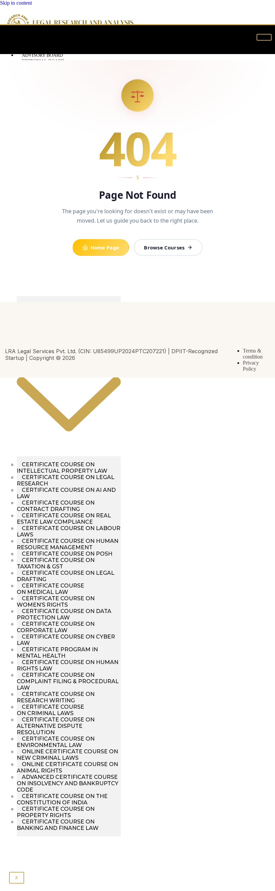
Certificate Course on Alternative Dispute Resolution (56, 726)
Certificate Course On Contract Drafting (56, 506)
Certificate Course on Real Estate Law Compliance (64, 518)
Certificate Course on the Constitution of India (62, 799)
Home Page (105, 247)
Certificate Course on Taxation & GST (56, 563)
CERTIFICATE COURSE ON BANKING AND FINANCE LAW (58, 824)
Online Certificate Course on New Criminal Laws (67, 754)
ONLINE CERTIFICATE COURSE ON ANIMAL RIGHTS (67, 767)
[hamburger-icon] (264, 37)
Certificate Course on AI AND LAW (66, 493)
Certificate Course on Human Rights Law (67, 665)
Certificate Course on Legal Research (65, 480)
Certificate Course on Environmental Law (56, 742)
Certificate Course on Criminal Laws (50, 710)
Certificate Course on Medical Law (50, 588)
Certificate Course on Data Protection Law (64, 614)
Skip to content (16, 3)
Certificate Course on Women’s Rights (56, 601)
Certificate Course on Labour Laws (68, 531)
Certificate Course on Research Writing (56, 697)
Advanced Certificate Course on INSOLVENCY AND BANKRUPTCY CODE (67, 783)
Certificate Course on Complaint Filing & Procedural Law (68, 681)
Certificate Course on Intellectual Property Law (62, 467)
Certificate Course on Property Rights (56, 812)
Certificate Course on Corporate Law (56, 627)
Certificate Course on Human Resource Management (67, 544)
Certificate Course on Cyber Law (66, 640)
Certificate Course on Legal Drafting (65, 576)
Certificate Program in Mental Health (57, 652)
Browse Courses (164, 247)
